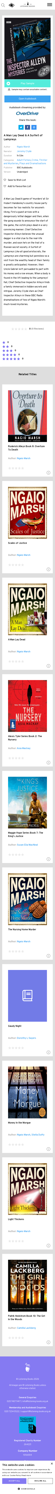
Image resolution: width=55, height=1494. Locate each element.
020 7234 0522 (11, 1411)
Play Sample (27, 83)
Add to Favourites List (18, 186)
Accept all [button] (14, 1481)
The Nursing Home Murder (22, 929)
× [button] (52, 1464)
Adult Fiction (24, 160)
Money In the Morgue (19, 1122)
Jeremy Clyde (24, 151)
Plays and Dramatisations (32, 163)
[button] (49, 5)
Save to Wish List (16, 180)
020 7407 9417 (14, 1401)
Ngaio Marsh (23, 146)
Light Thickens (16, 1219)
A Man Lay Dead (16, 639)
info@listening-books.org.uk (35, 1401)
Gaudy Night (14, 1026)
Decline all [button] (40, 1481)
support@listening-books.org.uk (36, 1411)
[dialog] (27, 1477)
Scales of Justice (17, 543)
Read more (26, 1475)
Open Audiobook (27, 98)
